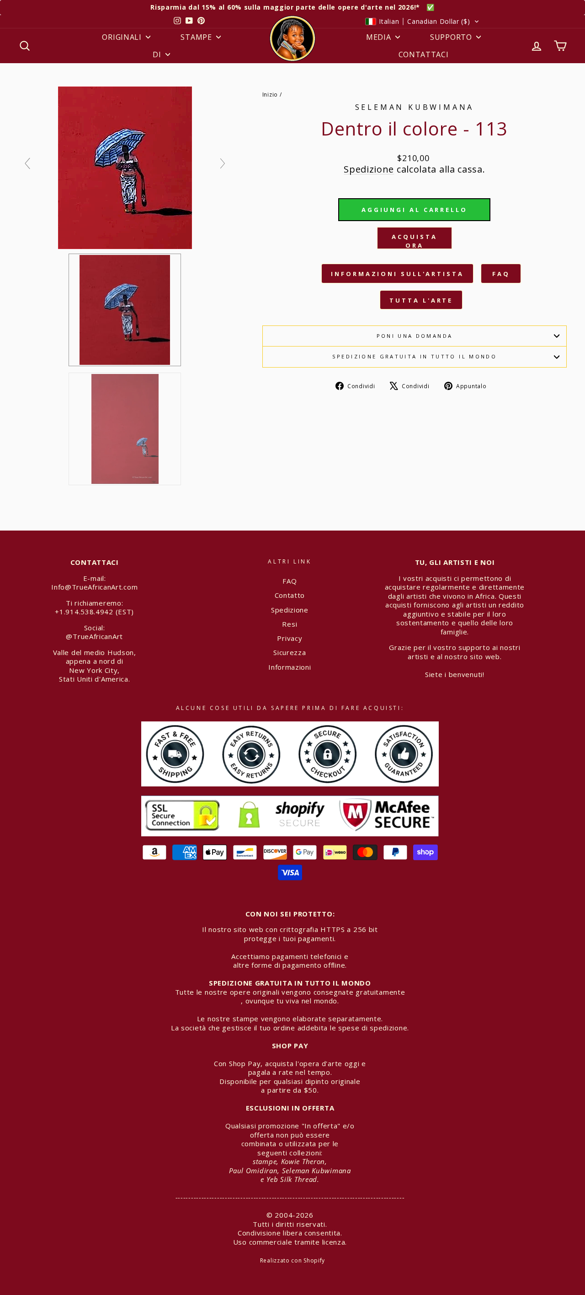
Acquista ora (414, 241)
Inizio (270, 94)
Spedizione (369, 169)
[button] (422, 21)
